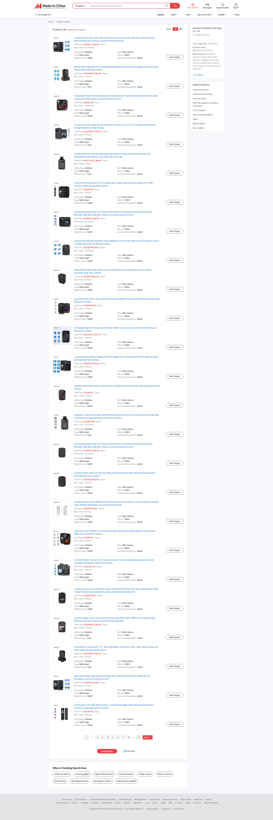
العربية (147, 803)
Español (75, 803)
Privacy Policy (178, 809)
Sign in (236, 7)
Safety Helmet (199, 123)
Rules (237, 14)
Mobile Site (198, 799)
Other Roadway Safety (203, 114)
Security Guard (199, 98)
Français (95, 803)
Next (147, 737)
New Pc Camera (165, 774)
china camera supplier (126, 781)
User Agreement (152, 809)
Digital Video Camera (104, 774)
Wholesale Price (140, 799)
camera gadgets (82, 774)
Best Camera (60, 781)
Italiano (118, 803)
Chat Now (130, 751)
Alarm (195, 119)
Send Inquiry (174, 57)
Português (85, 803)
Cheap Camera (145, 774)
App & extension (204, 14)
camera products (61, 774)
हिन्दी (170, 803)
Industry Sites (155, 799)
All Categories (44, 14)
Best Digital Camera (102, 781)
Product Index (185, 799)
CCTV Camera (199, 110)
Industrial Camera (201, 89)
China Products (81, 799)
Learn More (199, 74)
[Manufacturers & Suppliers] (49, 6)
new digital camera (79, 781)
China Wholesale (124, 799)
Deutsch (127, 803)
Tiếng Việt (197, 803)
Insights (208, 799)
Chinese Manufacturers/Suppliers (102, 799)
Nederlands (137, 803)
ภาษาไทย (178, 803)
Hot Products (67, 799)
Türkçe (187, 803)
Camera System (126, 774)
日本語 (163, 803)
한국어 (155, 803)
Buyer (173, 14)
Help (188, 14)
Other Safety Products (202, 94)
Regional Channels (170, 799)
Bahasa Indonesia (211, 803)
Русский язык (106, 803)
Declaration (166, 809)
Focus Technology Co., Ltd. (117, 809)
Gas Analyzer (198, 128)
